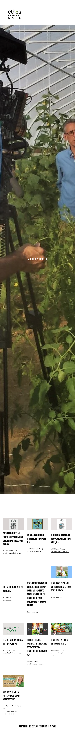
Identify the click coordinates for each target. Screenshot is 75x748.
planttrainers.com (57, 597)
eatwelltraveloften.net (35, 551)
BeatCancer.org (32, 612)
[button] (13, 574)
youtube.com (7, 600)
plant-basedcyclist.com (35, 664)
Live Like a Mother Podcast (12, 653)
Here (26, 726)
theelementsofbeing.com (12, 553)
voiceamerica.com (9, 714)
